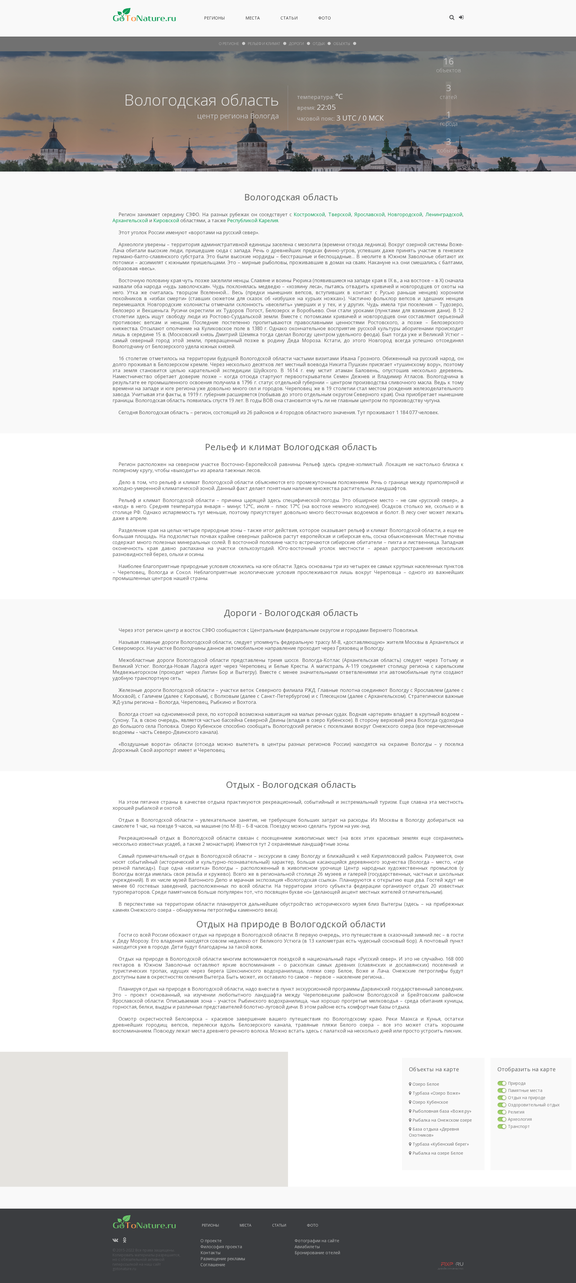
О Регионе (229, 43)
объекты (341, 43)
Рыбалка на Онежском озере (441, 1120)
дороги (296, 43)
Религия (516, 1112)
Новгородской (405, 214)
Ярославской (369, 214)
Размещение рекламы (222, 1258)
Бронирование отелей (317, 1252)
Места (252, 19)
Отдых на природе (526, 1097)
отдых (319, 43)
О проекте (211, 1240)
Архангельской (130, 220)
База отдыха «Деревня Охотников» (434, 1132)
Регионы (214, 19)
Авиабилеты (307, 1246)
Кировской (166, 220)
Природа (517, 1083)
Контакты (210, 1252)
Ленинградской (443, 214)
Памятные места (525, 1090)
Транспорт (519, 1126)
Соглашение (212, 1264)
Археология (520, 1119)
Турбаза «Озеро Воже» (435, 1093)
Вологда (264, 116)
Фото (324, 19)
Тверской (339, 214)
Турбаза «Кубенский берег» (440, 1144)
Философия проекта (221, 1246)
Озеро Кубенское (429, 1102)
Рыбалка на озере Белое (437, 1153)
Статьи (289, 19)
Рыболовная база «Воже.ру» (441, 1111)
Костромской (309, 214)
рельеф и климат (264, 43)
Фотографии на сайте (317, 1240)
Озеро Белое (425, 1084)
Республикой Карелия (252, 220)
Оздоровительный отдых (534, 1105)
